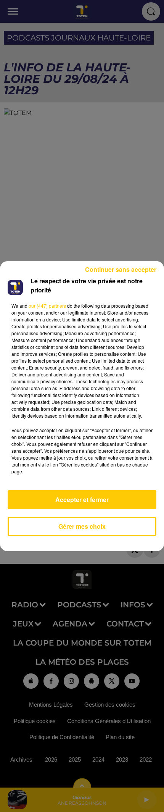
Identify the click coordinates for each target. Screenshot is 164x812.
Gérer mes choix (82, 526)
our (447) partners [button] (47, 305)
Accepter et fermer (82, 499)
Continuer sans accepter (120, 269)
